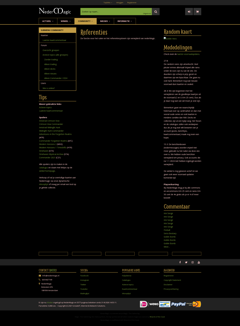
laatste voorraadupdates (188, 54)
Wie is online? (49, 88)
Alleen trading (50, 64)
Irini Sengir (168, 213)
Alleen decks (49, 69)
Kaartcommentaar (129, 289)
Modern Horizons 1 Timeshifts (53, 147)
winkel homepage (47, 171)
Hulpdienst (126, 275)
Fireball (167, 230)
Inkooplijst (126, 293)
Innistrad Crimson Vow (49, 120)
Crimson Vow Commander (51, 124)
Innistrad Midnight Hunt (49, 127)
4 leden (50, 302)
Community (84, 21)
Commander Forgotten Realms (53, 140)
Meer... (167, 246)
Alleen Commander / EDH (55, 78)
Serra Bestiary (170, 233)
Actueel (47, 21)
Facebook (84, 275)
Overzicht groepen (51, 50)
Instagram (84, 280)
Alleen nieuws (50, 73)
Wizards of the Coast (157, 317)
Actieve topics (45, 107)
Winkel (65, 21)
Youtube (84, 289)
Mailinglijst (84, 293)
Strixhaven (43, 150)
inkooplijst (43, 184)
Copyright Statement (172, 280)
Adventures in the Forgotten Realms (55, 134)
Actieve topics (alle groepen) (55, 54)
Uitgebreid (147, 13)
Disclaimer (168, 284)
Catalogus (126, 280)
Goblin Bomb (170, 236)
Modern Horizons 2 (48, 144)
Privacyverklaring (171, 289)
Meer (53, 270)
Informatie (124, 21)
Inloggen (119, 2)
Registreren (131, 2)
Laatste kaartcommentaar (54, 40)
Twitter (83, 284)
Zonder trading (51, 59)
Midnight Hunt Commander (51, 130)
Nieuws (104, 21)
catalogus (43, 167)
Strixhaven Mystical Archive (51, 154)
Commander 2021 (47, 157)
